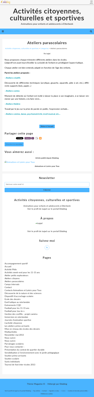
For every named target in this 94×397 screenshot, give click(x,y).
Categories (44, 48)
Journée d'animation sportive (18, 320)
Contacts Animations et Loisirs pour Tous (23, 290)
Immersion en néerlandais (16, 317)
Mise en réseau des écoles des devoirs (22, 329)
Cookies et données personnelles (78, 391)
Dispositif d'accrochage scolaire (19, 296)
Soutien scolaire (12, 359)
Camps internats (12, 284)
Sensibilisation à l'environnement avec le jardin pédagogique (32, 353)
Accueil (8, 267)
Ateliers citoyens (12, 279)
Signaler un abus (54, 391)
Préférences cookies (47, 393)
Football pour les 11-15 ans (17, 308)
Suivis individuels (12, 362)
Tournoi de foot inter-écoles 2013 (20, 365)
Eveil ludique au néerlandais (17, 302)
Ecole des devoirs (13, 299)
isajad (44, 209)
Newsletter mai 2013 (14, 335)
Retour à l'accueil (47, 126)
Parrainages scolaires (14, 344)
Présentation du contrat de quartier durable (24, 350)
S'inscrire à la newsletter (14, 144)
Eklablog (63, 384)
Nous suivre (10, 338)
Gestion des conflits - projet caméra (21, 314)
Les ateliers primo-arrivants (17, 326)
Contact (8, 287)
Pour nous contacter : (14, 347)
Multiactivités (11, 332)
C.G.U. (64, 391)
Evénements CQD (13, 305)
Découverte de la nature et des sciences (23, 293)
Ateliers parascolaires (14, 281)
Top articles (36, 391)
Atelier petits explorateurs (16, 276)
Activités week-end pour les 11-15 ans (22, 273)
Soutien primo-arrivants (15, 356)
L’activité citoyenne (13, 323)
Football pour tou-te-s (14, 311)
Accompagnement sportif (16, 264)
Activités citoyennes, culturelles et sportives (47, 15)
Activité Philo (11, 270)
